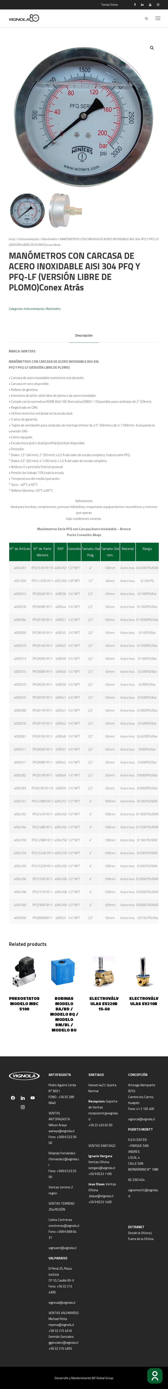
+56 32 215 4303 (60, 1348)
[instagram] (158, 4)
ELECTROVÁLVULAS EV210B (143, 1001)
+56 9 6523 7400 (100, 1201)
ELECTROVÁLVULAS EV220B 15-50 (104, 1003)
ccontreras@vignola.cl (64, 1225)
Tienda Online (109, 4)
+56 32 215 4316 (60, 1330)
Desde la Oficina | (140, 1232)
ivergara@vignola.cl (101, 1167)
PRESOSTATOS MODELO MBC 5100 (24, 1003)
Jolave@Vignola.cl (101, 1196)
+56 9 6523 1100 (100, 1173)
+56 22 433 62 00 (100, 1125)
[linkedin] (142, 4)
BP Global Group (102, 1378)
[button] (152, 48)
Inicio (12, 239)
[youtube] (150, 4)
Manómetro (49, 239)
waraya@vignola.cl (61, 1130)
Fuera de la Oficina (141, 1238)
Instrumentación (28, 239)
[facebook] (135, 4)
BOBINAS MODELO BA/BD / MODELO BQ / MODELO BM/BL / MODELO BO (64, 1014)
